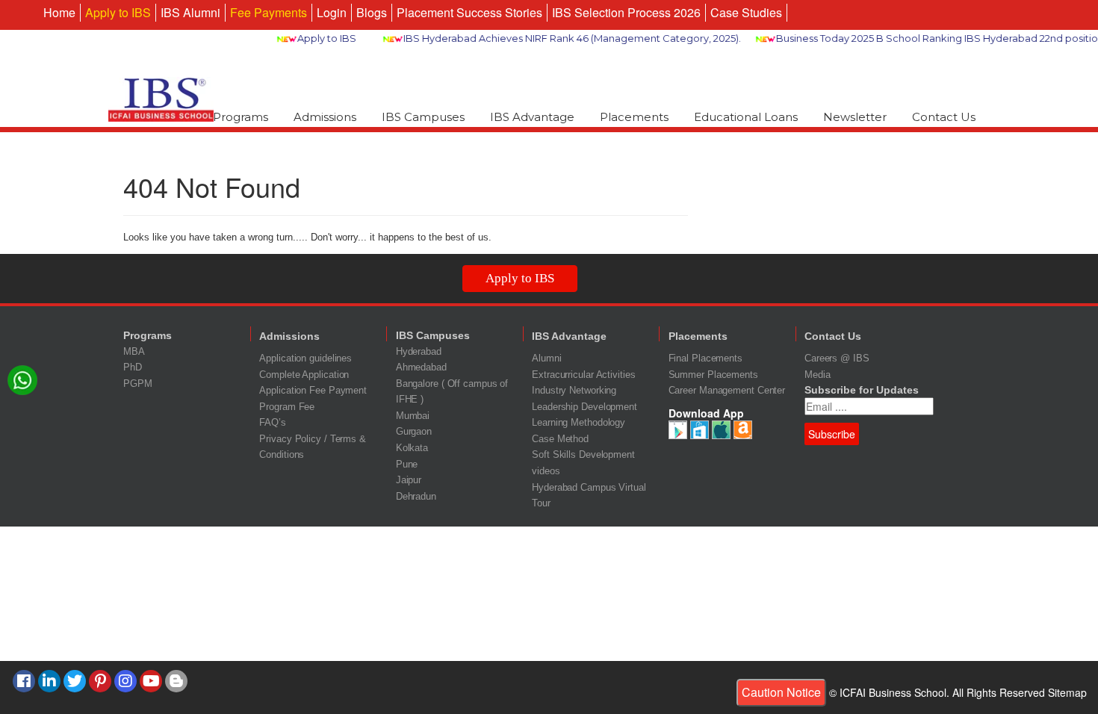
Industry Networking (574, 390)
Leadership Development (584, 406)
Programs (240, 117)
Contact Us (944, 117)
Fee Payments (268, 12)
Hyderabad (418, 351)
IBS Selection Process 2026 (626, 12)
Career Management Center (727, 390)
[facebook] (24, 681)
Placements (634, 117)
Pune (407, 464)
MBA (134, 351)
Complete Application (304, 374)
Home (59, 12)
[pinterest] (100, 681)
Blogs (371, 12)
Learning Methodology (578, 422)
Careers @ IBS (836, 358)
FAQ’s (272, 422)
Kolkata (412, 447)
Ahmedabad (421, 367)
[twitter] (74, 681)
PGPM (137, 383)
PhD (132, 367)
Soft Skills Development (583, 454)
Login (332, 12)
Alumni (546, 358)
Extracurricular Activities (583, 374)
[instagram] (125, 681)
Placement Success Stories (469, 12)
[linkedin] (49, 681)
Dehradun (416, 496)
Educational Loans (746, 117)
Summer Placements (713, 374)
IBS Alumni (190, 12)
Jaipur (408, 479)
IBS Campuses (423, 117)
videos (545, 470)
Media (817, 374)
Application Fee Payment (313, 390)
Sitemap (1067, 692)
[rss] (176, 681)
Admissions (325, 117)
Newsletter (855, 117)
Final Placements (705, 358)
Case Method (560, 438)
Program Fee (286, 406)
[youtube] (151, 681)
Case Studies (746, 12)
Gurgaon (414, 431)
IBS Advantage (532, 117)
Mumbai (412, 415)
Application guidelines (305, 358)
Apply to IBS (118, 12)
